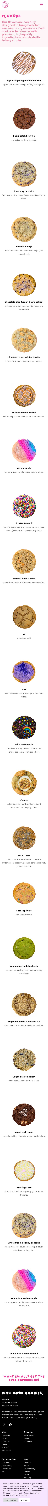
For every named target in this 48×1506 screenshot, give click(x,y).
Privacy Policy (29, 1468)
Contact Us (6, 1468)
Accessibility (7, 1465)
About (26, 1438)
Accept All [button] (24, 1500)
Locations (28, 1441)
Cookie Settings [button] (10, 1500)
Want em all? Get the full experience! (24, 1378)
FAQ (3, 1471)
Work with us (29, 1435)
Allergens (6, 1462)
